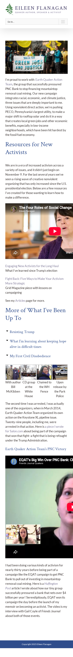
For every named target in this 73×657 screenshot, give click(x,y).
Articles (20, 300)
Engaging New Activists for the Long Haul (32, 266)
